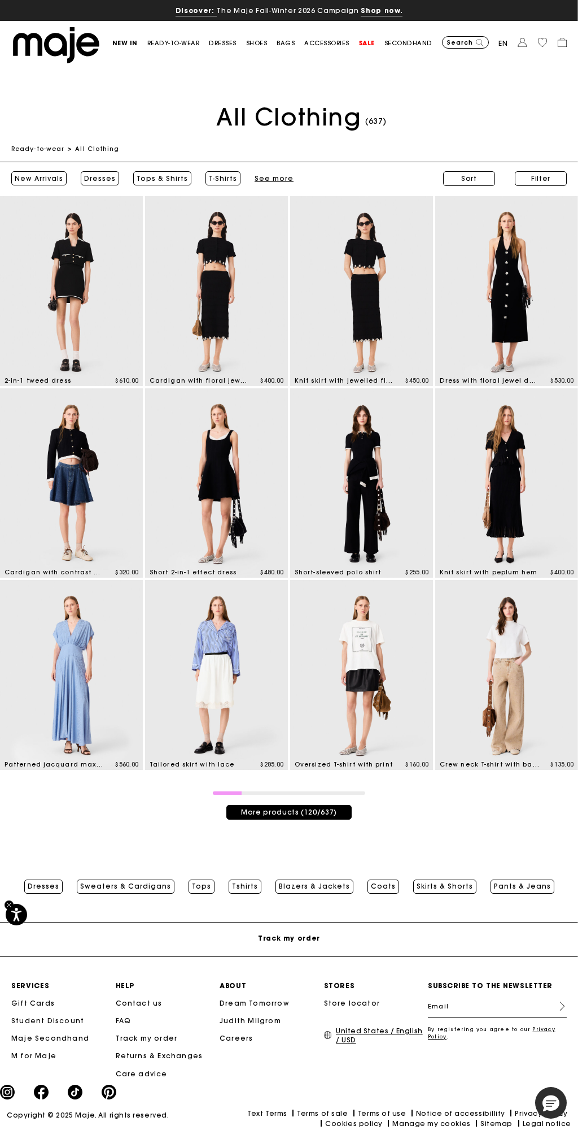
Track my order (147, 1038)
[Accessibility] (16, 914)
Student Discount (47, 1020)
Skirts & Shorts (445, 886)
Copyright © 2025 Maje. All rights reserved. (88, 1115)
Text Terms (267, 1113)
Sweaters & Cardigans (125, 886)
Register (558, 1006)
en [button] (503, 43)
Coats (383, 886)
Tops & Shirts (162, 178)
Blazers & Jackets (314, 886)
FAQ (124, 1020)
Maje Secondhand (50, 1038)
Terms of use (382, 1113)
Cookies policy (354, 1123)
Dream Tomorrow (255, 1003)
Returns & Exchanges (159, 1055)
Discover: (196, 10)
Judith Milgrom (250, 1020)
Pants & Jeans (522, 886)
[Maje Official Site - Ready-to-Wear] (56, 44)
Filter (540, 178)
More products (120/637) (289, 812)
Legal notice (547, 1123)
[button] (129, 43)
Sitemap (496, 1123)
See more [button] (274, 178)
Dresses (100, 178)
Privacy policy (541, 1113)
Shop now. (381, 10)
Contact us (139, 1003)
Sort (469, 178)
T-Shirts (223, 178)
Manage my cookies (431, 1123)
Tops (201, 886)
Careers (236, 1038)
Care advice (142, 1074)
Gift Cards (33, 1003)
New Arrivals (39, 178)
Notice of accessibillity (460, 1113)
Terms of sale (322, 1113)
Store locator (352, 1003)
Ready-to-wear (37, 149)
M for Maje (33, 1055)
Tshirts (245, 886)
